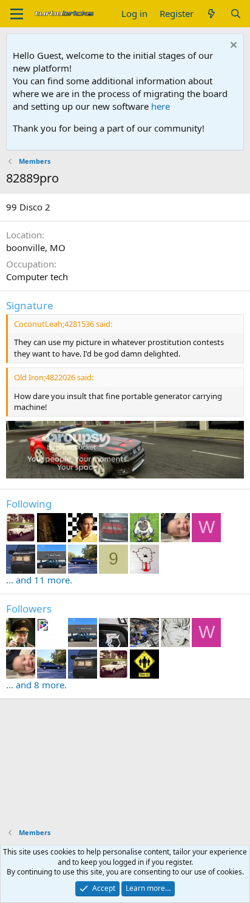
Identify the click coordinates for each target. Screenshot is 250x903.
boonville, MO (36, 247)
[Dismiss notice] (232, 46)
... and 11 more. (39, 580)
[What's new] (211, 13)
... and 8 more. (36, 685)
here (160, 106)
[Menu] (16, 14)
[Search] (236, 13)
